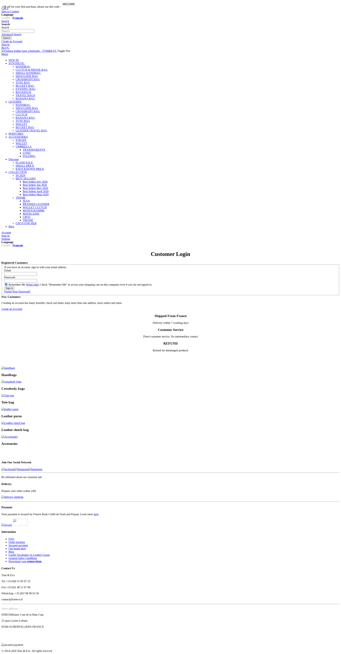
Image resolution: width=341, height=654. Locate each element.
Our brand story (17, 548)
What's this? (32, 284)
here (96, 514)
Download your (25, 561)
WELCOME (69, 4)
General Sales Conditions (23, 558)
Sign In (5, 44)
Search (5, 21)
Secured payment (18, 545)
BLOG (5, 47)
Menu (4, 54)
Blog (11, 551)
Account (6, 232)
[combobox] (17, 31)
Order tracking (17, 542)
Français (18, 17)
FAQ (11, 538)
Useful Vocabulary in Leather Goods (29, 554)
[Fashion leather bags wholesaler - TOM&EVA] (29, 50)
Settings (5, 238)
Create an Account (11, 41)
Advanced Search (11, 34)
